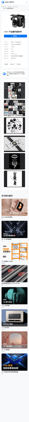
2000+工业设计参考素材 (7, 217)
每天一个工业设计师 (16, 42)
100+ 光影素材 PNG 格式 (7, 261)
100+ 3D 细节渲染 (6, 305)
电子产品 (15, 6)
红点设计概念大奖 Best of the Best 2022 (11, 283)
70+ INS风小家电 (5, 327)
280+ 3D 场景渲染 (6, 349)
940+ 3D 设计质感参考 (7, 239)
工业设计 (9, 6)
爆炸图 (6, 64)
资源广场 (4, 6)
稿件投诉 (20, 56)
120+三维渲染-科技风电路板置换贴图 (10, 372)
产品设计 (18, 64)
